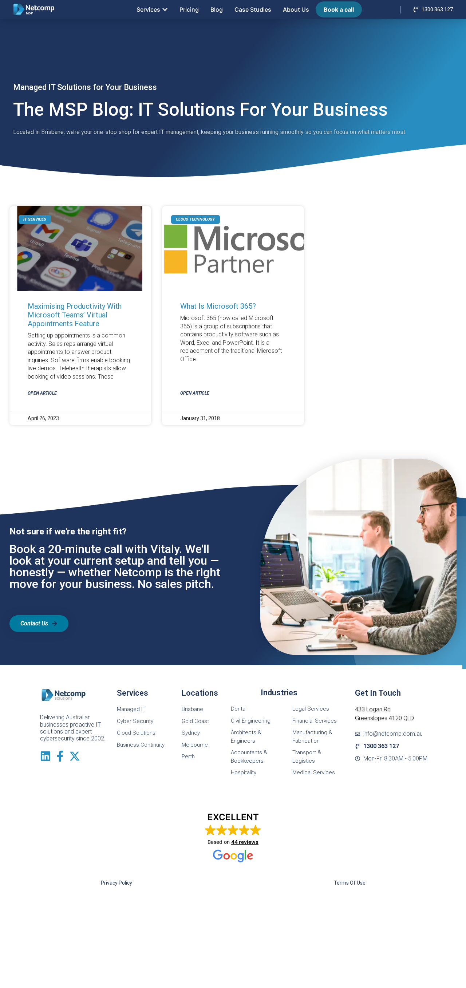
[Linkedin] (45, 756)
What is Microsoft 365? (218, 306)
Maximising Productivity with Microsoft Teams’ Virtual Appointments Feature (75, 315)
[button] (233, 838)
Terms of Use (350, 883)
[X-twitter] (74, 756)
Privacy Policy (116, 883)
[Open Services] (165, 9)
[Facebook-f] (60, 756)
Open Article (42, 393)
